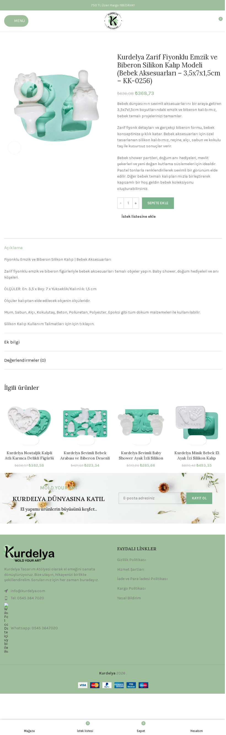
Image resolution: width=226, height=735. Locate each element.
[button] (24, 440)
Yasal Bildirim (129, 598)
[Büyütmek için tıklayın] (14, 147)
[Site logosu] (113, 20)
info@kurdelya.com (28, 591)
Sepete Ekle (157, 203)
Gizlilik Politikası (131, 559)
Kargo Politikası (131, 588)
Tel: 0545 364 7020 (27, 598)
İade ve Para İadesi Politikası (142, 578)
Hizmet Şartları (130, 569)
